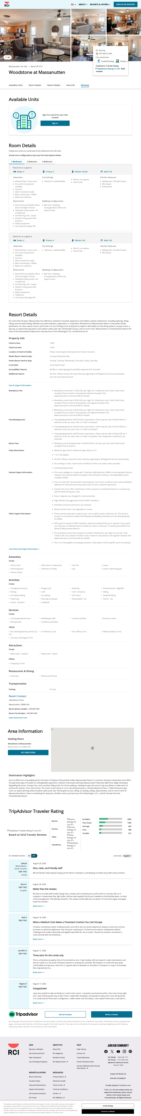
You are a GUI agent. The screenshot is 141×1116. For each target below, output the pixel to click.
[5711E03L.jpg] (124, 22)
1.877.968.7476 (122, 1060)
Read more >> (39, 906)
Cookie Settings (108, 1106)
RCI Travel (32, 1098)
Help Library (81, 1049)
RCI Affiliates (58, 1098)
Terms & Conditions (60, 1089)
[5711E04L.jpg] (88, 48)
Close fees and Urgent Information (23, 549)
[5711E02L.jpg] (88, 22)
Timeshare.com (125, 1085)
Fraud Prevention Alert (85, 1062)
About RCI (56, 1049)
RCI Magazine (58, 1053)
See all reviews (65, 1014)
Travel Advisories (83, 1057)
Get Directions (28, 752)
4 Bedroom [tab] (47, 161)
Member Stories (59, 1057)
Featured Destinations (37, 1085)
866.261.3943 (118, 1065)
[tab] (15, 85)
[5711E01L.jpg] (35, 35)
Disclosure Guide (59, 1081)
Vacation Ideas (34, 1081)
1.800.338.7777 (122, 1057)
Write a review (111, 1014)
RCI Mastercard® (59, 1062)
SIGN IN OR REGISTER (125, 4)
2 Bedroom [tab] (32, 161)
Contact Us (81, 1053)
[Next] (127, 61)
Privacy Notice (58, 1077)
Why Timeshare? (35, 1057)
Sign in (55, 123)
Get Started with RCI (36, 1053)
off (33, 856)
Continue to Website (108, 1111)
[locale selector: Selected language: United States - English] (73, 4)
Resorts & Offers (99, 4)
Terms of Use (58, 1085)
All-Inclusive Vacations (37, 1093)
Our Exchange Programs (38, 1062)
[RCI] (6, 4)
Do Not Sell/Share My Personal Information (88, 1067)
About (82, 4)
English (126, 856)
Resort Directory (35, 1077)
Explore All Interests (36, 1089)
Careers (56, 1093)
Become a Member (36, 1049)
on (29, 856)
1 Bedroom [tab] (16, 161)
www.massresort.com (18, 717)
